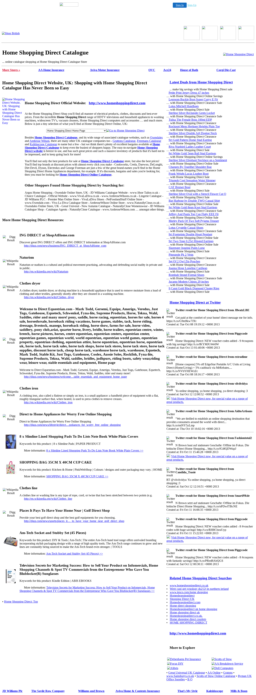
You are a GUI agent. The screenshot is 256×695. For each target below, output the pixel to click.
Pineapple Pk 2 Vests (181, 254)
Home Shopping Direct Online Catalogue (86, 174)
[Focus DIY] (175, 663)
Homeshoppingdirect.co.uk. (186, 615)
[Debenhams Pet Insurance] (184, 659)
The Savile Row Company (48, 691)
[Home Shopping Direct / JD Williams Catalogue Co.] (210, 38)
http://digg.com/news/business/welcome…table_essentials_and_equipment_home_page (75, 376)
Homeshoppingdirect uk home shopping (193, 609)
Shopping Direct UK (182, 599)
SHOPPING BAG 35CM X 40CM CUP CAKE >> (77, 476)
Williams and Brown (91, 691)
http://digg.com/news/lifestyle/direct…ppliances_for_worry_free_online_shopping (72, 424)
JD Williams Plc (12, 691)
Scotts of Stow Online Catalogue (216, 676)
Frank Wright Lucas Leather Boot (189, 173)
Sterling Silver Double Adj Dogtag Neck (193, 133)
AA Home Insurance (51, 70)
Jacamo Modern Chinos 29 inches (189, 281)
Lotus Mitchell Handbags (184, 106)
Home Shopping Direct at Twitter (195, 302)
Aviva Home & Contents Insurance (137, 691)
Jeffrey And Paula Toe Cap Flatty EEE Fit (194, 214)
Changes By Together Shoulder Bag (190, 167)
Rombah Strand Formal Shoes (186, 274)
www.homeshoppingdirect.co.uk (189, 585)
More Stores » (11, 70)
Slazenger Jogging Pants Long (187, 247)
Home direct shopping (183, 605)
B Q (189, 679)
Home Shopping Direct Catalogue (56, 137)
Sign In (180, 5)
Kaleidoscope (214, 691)
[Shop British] (11, 33)
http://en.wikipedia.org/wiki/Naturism (46, 271)
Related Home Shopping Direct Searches (201, 578)
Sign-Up (191, 5)
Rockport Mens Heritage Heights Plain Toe (194, 126)
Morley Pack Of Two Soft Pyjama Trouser (194, 220)
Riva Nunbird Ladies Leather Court (190, 146)
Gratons (228, 672)
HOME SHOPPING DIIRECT (188, 622)
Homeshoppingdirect (182, 595)
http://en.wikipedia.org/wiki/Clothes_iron (48, 402)
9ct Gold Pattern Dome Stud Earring (190, 140)
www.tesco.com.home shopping (189, 592)
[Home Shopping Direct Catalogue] (238, 54)
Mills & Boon (239, 691)
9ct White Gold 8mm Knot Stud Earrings (193, 207)
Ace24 (167, 70)
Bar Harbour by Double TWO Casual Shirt (194, 200)
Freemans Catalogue (149, 140)
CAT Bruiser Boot (179, 187)
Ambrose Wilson (39, 140)
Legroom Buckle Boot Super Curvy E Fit (193, 99)
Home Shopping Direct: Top (21, 601)
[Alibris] (172, 668)
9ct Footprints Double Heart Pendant (190, 234)
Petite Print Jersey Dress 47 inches (189, 92)
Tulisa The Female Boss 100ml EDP (190, 119)
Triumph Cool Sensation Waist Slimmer (192, 180)
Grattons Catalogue (124, 140)
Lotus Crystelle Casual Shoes (186, 227)
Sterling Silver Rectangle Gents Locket (192, 113)
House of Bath (189, 70)
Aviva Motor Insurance (105, 70)
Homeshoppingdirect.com (185, 602)
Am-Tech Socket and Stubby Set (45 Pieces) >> (74, 553)
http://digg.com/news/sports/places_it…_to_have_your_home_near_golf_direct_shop (74, 521)
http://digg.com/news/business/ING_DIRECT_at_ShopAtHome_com (65, 245)
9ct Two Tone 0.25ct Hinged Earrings (191, 241)
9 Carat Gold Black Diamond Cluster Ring (194, 288)
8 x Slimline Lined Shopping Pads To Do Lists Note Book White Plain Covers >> (94, 450)
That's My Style (187, 691)
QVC (151, 70)
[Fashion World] (228, 38)
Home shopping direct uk (185, 612)
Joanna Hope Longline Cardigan (188, 268)
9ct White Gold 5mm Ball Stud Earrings (192, 153)
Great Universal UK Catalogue (186, 672)
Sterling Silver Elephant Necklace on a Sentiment (198, 160)
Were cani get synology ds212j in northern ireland (199, 588)
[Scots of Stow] (222, 659)
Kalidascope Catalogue (43, 144)
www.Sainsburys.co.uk (180, 676)
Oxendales (156, 137)
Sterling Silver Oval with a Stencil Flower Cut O (197, 193)
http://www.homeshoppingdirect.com (117, 103)
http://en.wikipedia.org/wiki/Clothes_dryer (49, 297)
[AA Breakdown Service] (227, 663)
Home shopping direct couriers (188, 619)
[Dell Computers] (222, 668)
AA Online (214, 672)
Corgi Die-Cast (226, 70)
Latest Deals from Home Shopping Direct (201, 82)
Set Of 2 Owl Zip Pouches (184, 261)
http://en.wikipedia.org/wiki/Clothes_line (48, 498)
